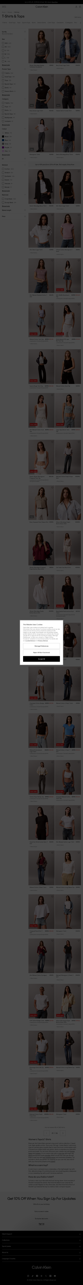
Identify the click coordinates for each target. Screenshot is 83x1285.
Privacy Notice (43, 640)
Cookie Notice (30, 640)
